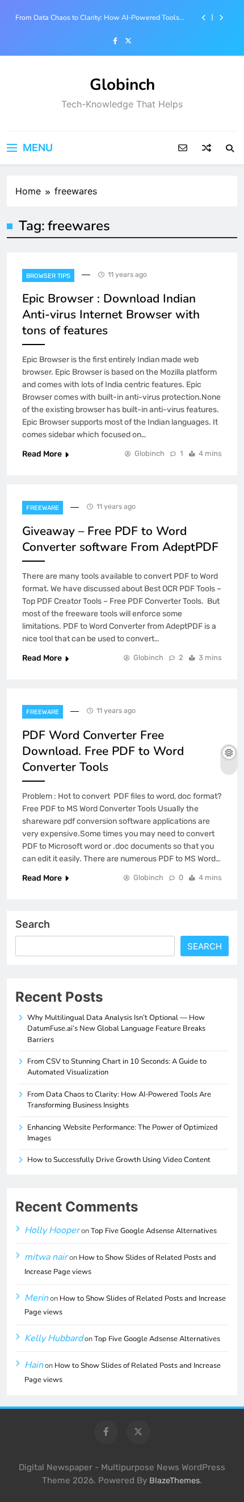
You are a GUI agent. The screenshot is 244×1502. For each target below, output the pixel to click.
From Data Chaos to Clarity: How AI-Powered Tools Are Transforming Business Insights (97, 17)
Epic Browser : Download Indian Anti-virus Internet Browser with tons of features (111, 314)
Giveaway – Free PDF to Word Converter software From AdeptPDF (120, 539)
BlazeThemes (174, 1481)
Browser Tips (48, 276)
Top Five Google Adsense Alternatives (154, 1231)
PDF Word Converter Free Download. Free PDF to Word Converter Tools (103, 751)
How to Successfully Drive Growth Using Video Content (119, 1160)
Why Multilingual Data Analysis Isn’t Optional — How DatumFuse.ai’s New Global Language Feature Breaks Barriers (116, 1029)
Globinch (122, 85)
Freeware (42, 508)
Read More (42, 454)
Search (32, 924)
